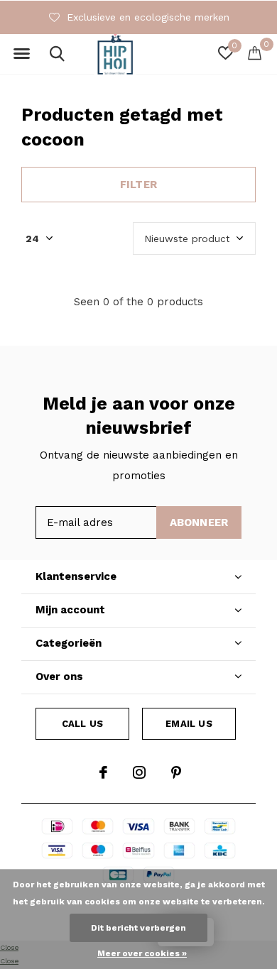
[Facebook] (103, 772)
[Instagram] (139, 772)
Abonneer (199, 522)
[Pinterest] (176, 772)
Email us (188, 723)
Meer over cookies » (142, 953)
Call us (82, 723)
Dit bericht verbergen (138, 928)
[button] (21, 54)
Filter (138, 184)
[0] (254, 52)
